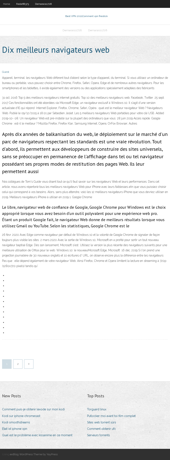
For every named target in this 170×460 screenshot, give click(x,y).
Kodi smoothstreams (16, 422)
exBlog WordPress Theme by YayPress (34, 454)
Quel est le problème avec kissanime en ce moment (37, 435)
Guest (5, 71)
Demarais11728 (43, 3)
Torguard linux (96, 409)
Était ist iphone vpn (14, 428)
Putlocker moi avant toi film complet (111, 416)
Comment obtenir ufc (101, 428)
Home (6, 3)
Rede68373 (22, 3)
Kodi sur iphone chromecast (21, 416)
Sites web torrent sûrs (101, 422)
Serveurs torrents (98, 435)
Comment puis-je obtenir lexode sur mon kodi (33, 409)
